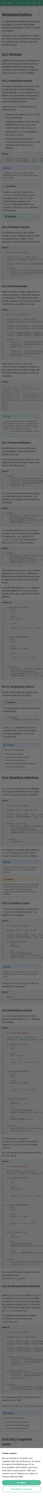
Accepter (21, 1482)
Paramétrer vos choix (21, 1489)
